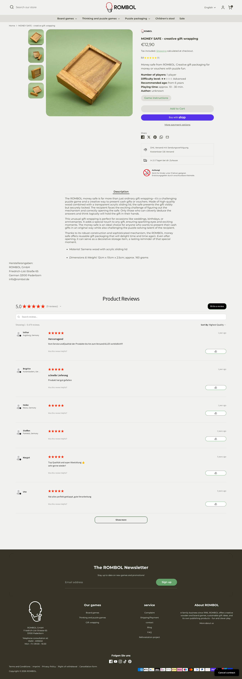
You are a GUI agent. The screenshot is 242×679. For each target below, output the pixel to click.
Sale (182, 18)
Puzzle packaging (136, 18)
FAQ (149, 632)
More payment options (177, 124)
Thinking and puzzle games (99, 18)
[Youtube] (115, 661)
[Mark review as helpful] (215, 351)
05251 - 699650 (35, 641)
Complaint (149, 612)
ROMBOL (31, 671)
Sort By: (205, 324)
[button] (60, 306)
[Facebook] (110, 661)
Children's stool (165, 18)
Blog (149, 627)
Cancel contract (226, 672)
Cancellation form (88, 666)
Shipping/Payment (149, 617)
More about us (207, 623)
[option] (89, 73)
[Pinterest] (130, 661)
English (208, 7)
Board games (66, 18)
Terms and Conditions (19, 666)
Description (121, 191)
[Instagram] (120, 661)
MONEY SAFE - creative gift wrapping (36, 26)
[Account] (223, 7)
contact (149, 622)
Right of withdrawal (67, 666)
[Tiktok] (125, 661)
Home (12, 26)
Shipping (161, 51)
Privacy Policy (49, 666)
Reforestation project (149, 637)
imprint (36, 666)
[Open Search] (12, 7)
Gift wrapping (92, 622)
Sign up (166, 582)
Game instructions (156, 98)
